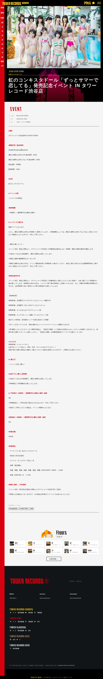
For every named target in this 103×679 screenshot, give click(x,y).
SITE (38, 621)
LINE (31, 509)
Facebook (13, 509)
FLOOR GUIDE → (53, 559)
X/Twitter (24, 509)
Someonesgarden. (67, 665)
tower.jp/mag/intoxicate (75, 598)
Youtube (30, 612)
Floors (61, 532)
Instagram (21, 612)
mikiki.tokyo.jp (13, 598)
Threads (39, 612)
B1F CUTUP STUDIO (17, 71)
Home (72, 581)
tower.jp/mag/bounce (45, 598)
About (79, 581)
